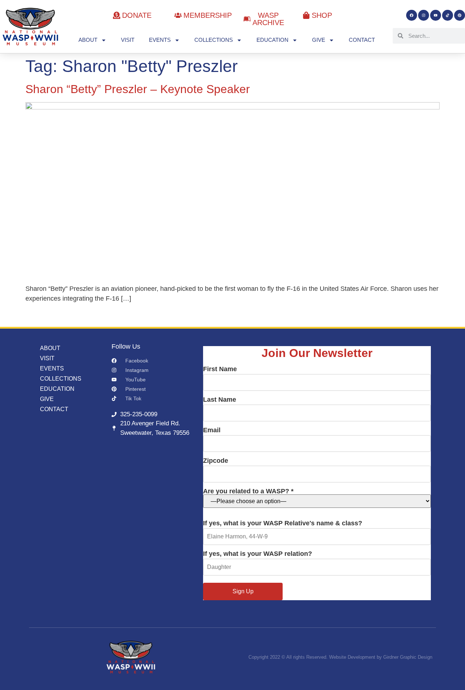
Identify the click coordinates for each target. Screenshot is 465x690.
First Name (220, 369)
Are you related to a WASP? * (248, 491)
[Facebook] (411, 15)
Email (212, 430)
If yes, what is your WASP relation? (257, 553)
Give (318, 40)
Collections (213, 40)
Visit (127, 40)
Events (160, 40)
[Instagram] (423, 15)
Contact (362, 40)
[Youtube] (435, 15)
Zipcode (215, 460)
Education (272, 40)
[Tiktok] (447, 15)
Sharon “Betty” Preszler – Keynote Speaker (137, 89)
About (87, 40)
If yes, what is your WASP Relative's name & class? (282, 523)
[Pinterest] (459, 15)
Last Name (219, 399)
